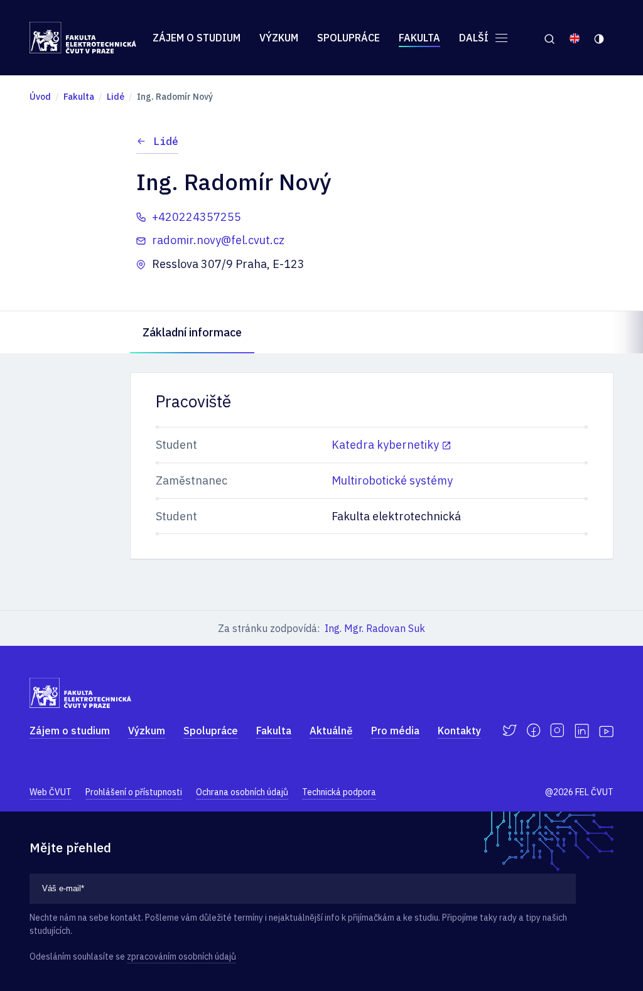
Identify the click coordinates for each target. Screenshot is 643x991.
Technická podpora (339, 792)
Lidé (165, 141)
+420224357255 (196, 217)
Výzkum (278, 37)
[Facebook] (533, 730)
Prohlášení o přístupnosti (133, 792)
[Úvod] (83, 38)
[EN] (575, 37)
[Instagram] (557, 730)
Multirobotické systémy (392, 480)
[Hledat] (549, 37)
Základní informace (192, 332)
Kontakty (459, 730)
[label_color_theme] (600, 37)
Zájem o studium (196, 37)
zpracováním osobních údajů (181, 956)
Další (475, 37)
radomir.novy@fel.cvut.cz (218, 240)
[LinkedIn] (582, 731)
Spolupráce (348, 37)
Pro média (395, 730)
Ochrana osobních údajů (242, 792)
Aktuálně (331, 730)
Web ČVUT (51, 792)
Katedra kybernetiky (385, 444)
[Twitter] (509, 730)
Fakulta (419, 37)
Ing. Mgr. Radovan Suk (375, 628)
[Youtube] (606, 730)
